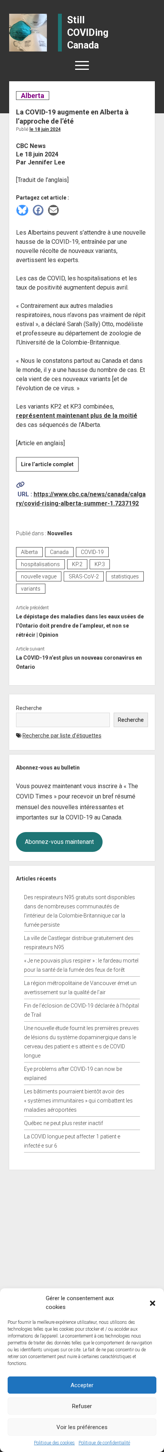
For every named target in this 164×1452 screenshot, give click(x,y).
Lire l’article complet (50, 466)
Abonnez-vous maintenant (59, 841)
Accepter (82, 1385)
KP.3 (100, 564)
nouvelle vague (38, 576)
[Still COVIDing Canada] (28, 32)
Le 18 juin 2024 (45, 129)
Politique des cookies (54, 1443)
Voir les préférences (82, 1427)
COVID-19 (92, 552)
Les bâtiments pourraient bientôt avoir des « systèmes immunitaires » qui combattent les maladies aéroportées (78, 1100)
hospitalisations (40, 564)
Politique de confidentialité (104, 1443)
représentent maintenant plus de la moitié (76, 415)
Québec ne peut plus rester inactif (63, 1123)
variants (30, 589)
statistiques (125, 576)
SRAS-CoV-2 (84, 576)
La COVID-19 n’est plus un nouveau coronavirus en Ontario (79, 662)
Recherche (29, 708)
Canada (59, 552)
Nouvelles (59, 533)
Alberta (33, 95)
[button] (152, 1303)
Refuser (82, 1406)
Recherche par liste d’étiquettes (62, 735)
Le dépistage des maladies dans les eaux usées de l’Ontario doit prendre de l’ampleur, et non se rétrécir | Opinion (80, 625)
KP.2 (77, 564)
